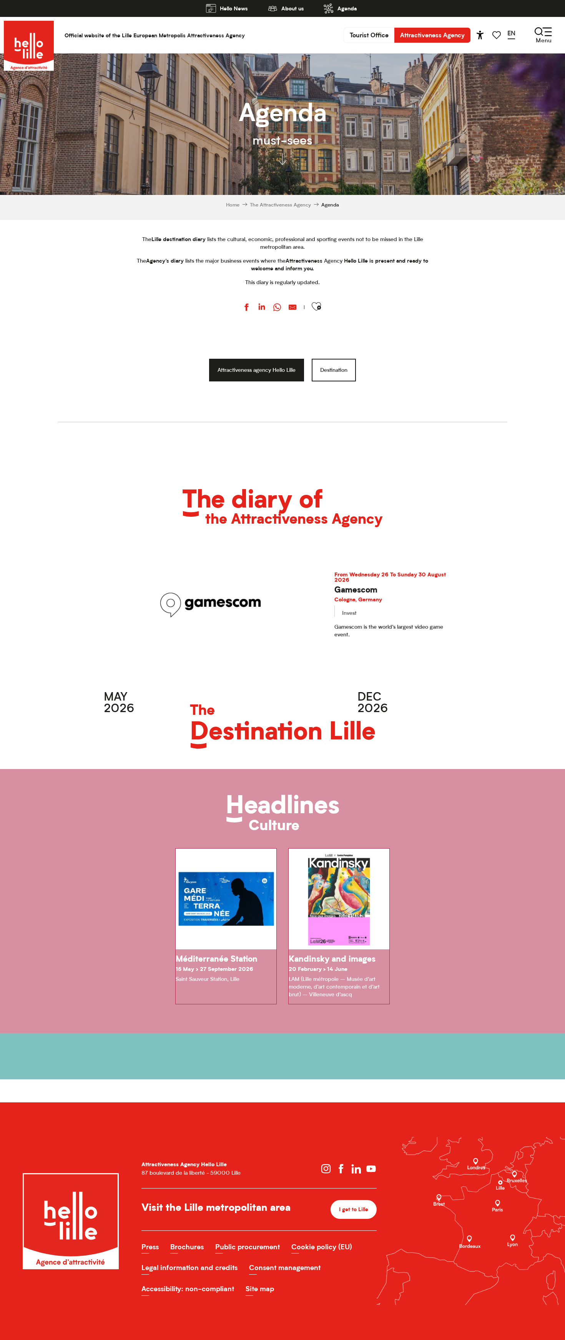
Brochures (187, 1246)
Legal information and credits (189, 1267)
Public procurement (247, 1246)
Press (150, 1246)
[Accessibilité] (480, 35)
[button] (513, 35)
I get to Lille (353, 1209)
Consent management (285, 1267)
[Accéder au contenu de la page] (282, 158)
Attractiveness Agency (432, 35)
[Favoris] (497, 35)
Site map (260, 1288)
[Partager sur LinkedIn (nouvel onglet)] (262, 308)
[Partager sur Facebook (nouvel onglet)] (246, 308)
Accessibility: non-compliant (187, 1288)
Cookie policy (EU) (321, 1246)
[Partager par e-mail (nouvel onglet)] (292, 308)
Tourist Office (369, 35)
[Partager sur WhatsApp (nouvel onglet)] (277, 308)
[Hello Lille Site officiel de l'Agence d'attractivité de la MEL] (29, 35)
